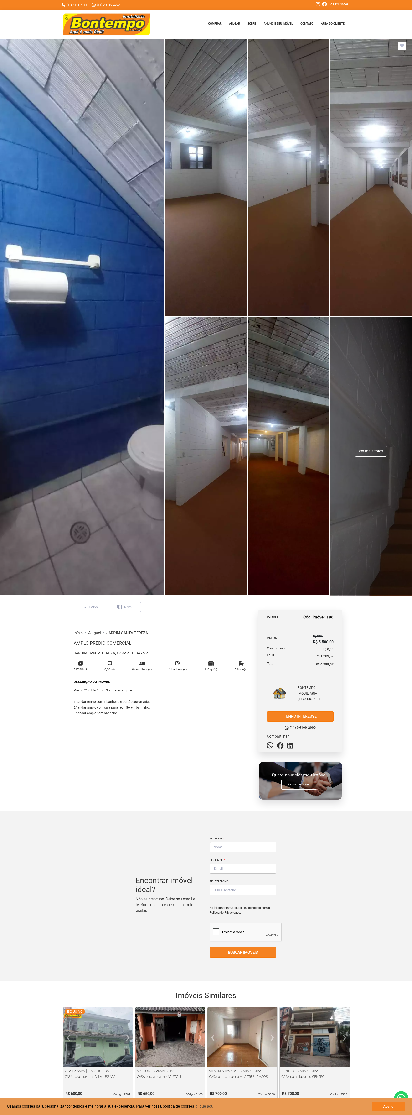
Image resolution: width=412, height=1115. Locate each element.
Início (78, 633)
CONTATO (306, 23)
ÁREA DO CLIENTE (333, 23)
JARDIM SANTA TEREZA (127, 633)
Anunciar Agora (299, 784)
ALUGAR (234, 23)
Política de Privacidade (225, 912)
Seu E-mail (217, 860)
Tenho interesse (300, 716)
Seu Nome (217, 838)
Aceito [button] (388, 1106)
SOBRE (251, 23)
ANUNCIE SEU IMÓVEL (278, 23)
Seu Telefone (220, 881)
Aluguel (94, 633)
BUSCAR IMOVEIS (243, 952)
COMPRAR (214, 23)
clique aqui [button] (205, 1106)
